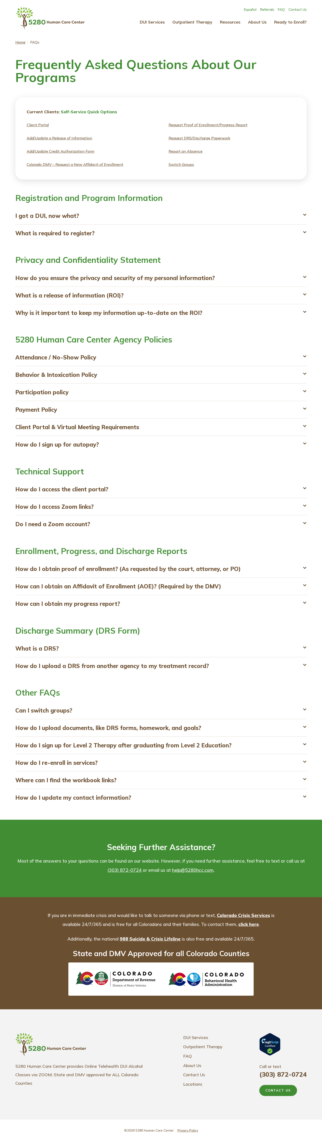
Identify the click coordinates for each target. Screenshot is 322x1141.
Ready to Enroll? (290, 21)
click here (248, 924)
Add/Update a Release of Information (59, 138)
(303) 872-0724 (124, 870)
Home (20, 42)
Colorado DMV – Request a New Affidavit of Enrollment (75, 164)
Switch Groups (181, 164)
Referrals (267, 10)
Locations (192, 1084)
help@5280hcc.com (193, 870)
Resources (230, 21)
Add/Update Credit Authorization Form (60, 151)
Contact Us (298, 10)
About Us (257, 21)
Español (250, 10)
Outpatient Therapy (192, 21)
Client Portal (38, 124)
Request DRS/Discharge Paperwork (199, 138)
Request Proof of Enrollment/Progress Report (208, 124)
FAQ (281, 10)
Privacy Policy (188, 1130)
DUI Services (152, 21)
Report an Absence (185, 151)
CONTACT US (278, 1090)
